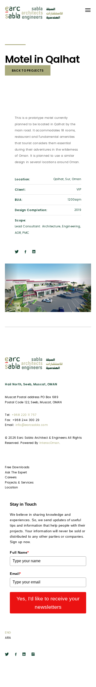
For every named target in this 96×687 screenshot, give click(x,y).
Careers (10, 477)
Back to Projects (28, 70)
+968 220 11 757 (24, 414)
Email (15, 574)
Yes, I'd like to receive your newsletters (48, 603)
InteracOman (49, 442)
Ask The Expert (16, 472)
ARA (8, 637)
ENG (8, 632)
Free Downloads (17, 467)
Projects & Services (19, 482)
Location (11, 487)
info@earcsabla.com (32, 424)
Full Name (19, 552)
